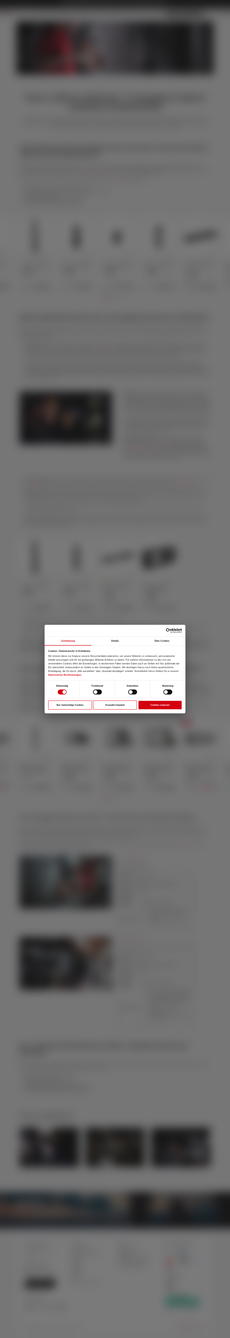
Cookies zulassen (160, 705)
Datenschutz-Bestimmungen (64, 674)
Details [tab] (115, 640)
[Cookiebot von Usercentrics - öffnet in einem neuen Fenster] (168, 630)
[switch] (97, 691)
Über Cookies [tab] (161, 640)
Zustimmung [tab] (68, 640)
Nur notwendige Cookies (70, 705)
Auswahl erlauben (115, 705)
